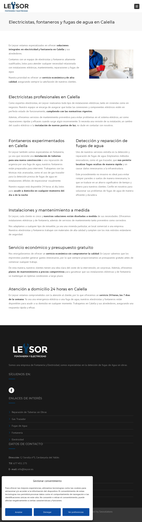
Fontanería (17, 432)
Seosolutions (106, 511)
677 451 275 (20, 463)
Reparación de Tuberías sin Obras (29, 412)
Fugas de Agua (19, 425)
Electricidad (18, 439)
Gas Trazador (19, 419)
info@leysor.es (25, 469)
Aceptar (18, 512)
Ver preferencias (76, 512)
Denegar (47, 512)
